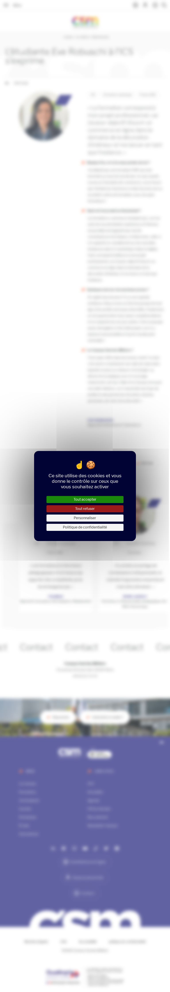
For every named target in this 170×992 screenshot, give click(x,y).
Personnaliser (85, 518)
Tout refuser (85, 509)
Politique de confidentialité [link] (85, 527)
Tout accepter (84, 499)
